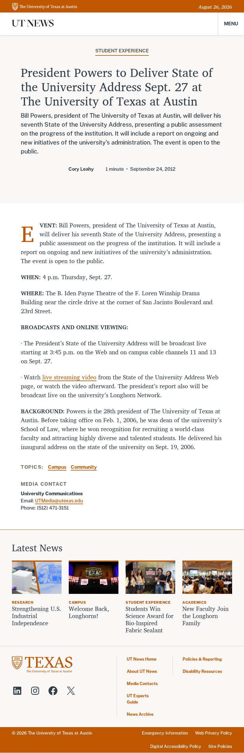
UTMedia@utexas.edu (59, 501)
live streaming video (69, 377)
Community (84, 467)
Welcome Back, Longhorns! (89, 612)
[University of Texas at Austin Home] (44, 7)
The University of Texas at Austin (60, 733)
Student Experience (122, 51)
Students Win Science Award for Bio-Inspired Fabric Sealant (149, 619)
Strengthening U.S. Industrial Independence (36, 616)
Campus (57, 467)
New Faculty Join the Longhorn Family (205, 616)
